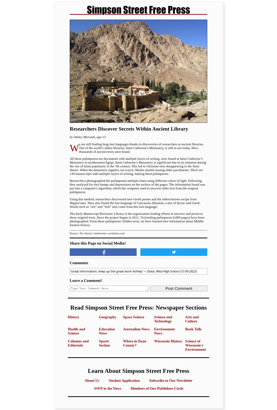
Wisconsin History (168, 341)
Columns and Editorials (78, 343)
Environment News (164, 331)
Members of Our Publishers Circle (157, 388)
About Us (92, 380)
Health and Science (76, 331)
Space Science (133, 317)
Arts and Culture (192, 319)
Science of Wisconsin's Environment (195, 345)
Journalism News (136, 329)
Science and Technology (163, 319)
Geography (107, 317)
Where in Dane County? (134, 343)
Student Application (124, 380)
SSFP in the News (107, 388)
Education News (107, 331)
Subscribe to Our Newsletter (170, 380)
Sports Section (104, 343)
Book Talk (193, 329)
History (73, 317)
